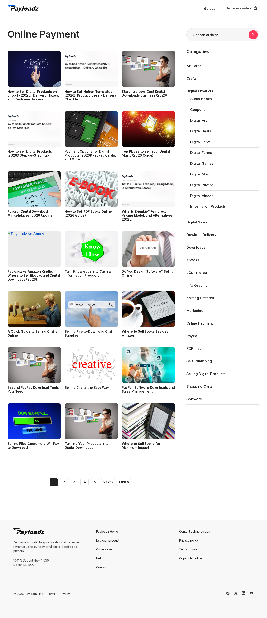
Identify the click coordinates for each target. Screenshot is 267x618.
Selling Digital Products (205, 374)
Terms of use (188, 549)
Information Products (208, 206)
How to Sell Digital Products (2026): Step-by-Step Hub (30, 153)
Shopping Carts (199, 386)
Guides (209, 9)
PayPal (192, 336)
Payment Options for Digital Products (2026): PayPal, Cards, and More (90, 155)
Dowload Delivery (201, 235)
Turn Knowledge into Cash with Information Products (90, 273)
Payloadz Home (107, 531)
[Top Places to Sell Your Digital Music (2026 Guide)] (148, 129)
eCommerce (196, 273)
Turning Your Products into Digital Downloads (87, 446)
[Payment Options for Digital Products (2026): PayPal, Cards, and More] (91, 129)
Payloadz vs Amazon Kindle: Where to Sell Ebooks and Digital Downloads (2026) (34, 275)
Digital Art (198, 120)
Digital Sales (196, 222)
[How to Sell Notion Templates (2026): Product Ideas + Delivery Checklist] (91, 69)
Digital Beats (200, 131)
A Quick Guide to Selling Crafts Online (32, 333)
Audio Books (201, 99)
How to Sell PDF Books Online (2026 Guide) (88, 213)
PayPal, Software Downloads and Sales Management (148, 390)
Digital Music (201, 174)
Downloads (195, 247)
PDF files (193, 348)
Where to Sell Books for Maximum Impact (141, 446)
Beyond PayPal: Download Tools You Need (33, 390)
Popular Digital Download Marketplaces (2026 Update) (31, 213)
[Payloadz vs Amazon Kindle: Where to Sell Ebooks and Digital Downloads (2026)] (34, 249)
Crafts (191, 78)
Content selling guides (194, 531)
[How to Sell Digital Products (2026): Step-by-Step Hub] (34, 129)
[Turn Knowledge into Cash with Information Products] (91, 249)
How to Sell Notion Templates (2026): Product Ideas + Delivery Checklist (91, 96)
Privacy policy (189, 540)
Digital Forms (201, 152)
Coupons (197, 110)
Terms (51, 593)
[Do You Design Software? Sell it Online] (148, 249)
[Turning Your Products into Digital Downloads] (91, 421)
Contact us (103, 567)
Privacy (65, 593)
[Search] (253, 34)
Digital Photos (202, 185)
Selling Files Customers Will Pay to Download (33, 446)
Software (194, 399)
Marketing (194, 310)
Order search (105, 549)
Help (99, 558)
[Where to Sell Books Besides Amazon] (148, 309)
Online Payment (199, 323)
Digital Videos (201, 196)
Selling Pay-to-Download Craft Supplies (89, 333)
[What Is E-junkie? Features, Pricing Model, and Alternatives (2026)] (148, 189)
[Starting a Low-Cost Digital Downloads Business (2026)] (148, 69)
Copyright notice (190, 558)
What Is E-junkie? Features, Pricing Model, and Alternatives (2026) (147, 215)
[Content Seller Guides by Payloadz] (23, 8)
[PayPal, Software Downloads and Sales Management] (148, 365)
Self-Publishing (199, 361)
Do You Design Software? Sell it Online (147, 273)
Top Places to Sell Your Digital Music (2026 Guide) (146, 153)
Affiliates (193, 66)
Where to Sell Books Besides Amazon (145, 333)
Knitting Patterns (200, 298)
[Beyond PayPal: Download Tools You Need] (34, 365)
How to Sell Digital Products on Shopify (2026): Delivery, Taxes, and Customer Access (33, 96)
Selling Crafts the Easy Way (87, 388)
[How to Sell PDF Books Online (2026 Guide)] (91, 189)
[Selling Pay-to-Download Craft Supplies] (91, 309)
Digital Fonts (200, 142)
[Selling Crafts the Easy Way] (91, 365)
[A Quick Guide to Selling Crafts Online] (34, 309)
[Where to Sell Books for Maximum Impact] (148, 421)
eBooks (192, 260)
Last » (124, 482)
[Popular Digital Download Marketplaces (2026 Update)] (34, 189)
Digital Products (199, 91)
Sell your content (239, 8)
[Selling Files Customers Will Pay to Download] (34, 421)
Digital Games (201, 163)
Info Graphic (197, 285)
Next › (108, 482)
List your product (107, 540)
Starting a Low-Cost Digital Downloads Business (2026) (144, 94)
